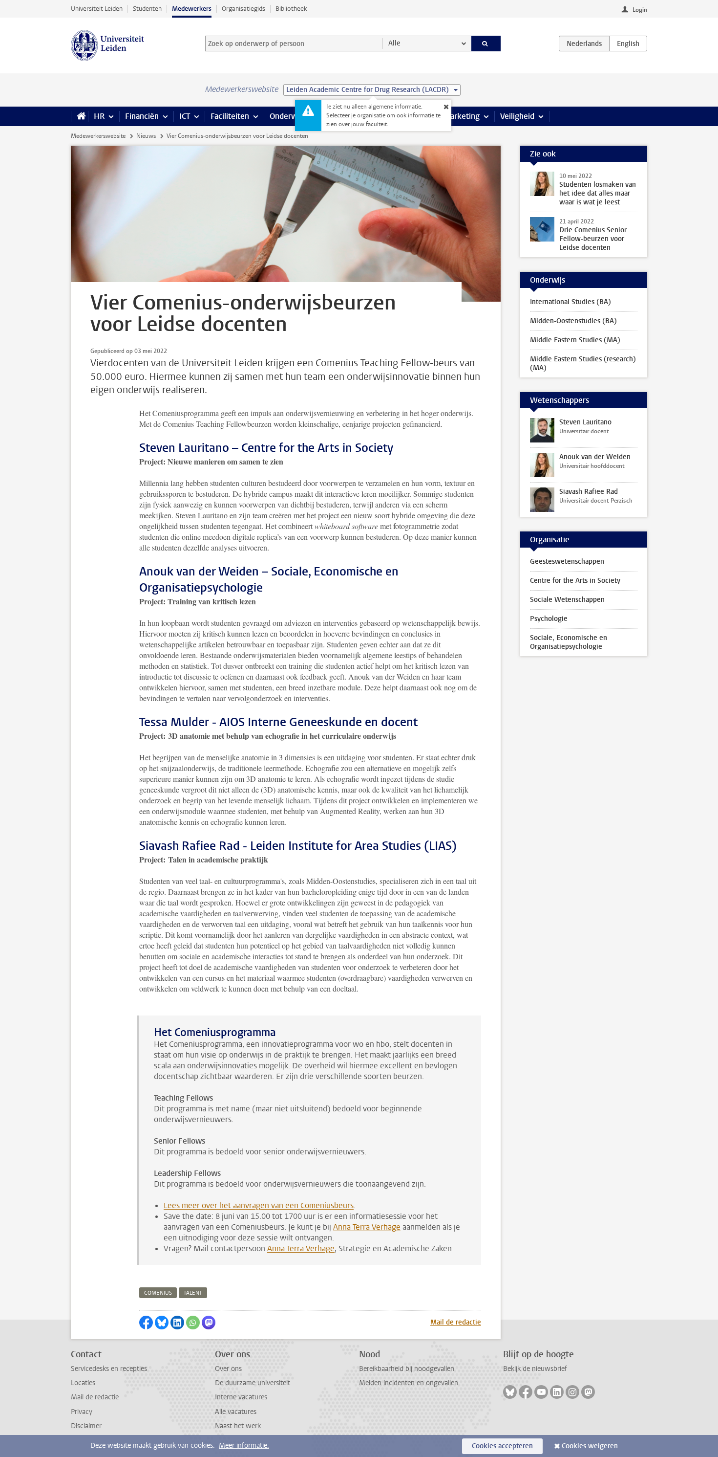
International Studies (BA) (570, 302)
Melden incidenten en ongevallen (408, 1383)
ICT (184, 116)
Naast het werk (238, 1426)
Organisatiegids (243, 8)
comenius (158, 1293)
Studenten (147, 8)
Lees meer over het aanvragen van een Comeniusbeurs (259, 1205)
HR (99, 116)
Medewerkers (191, 8)
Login (640, 10)
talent (193, 1293)
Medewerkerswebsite (98, 136)
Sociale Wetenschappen (567, 599)
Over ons (228, 1368)
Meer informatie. (244, 1445)
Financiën (142, 116)
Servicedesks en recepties (109, 1368)
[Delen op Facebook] (146, 1322)
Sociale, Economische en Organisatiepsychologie (568, 642)
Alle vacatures (235, 1411)
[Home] (79, 116)
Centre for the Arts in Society (575, 580)
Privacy (81, 1411)
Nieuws (146, 136)
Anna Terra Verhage (367, 1227)
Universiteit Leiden (97, 8)
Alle (394, 43)
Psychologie (549, 618)
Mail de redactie (455, 1322)
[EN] (628, 43)
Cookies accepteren (502, 1446)
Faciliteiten (230, 116)
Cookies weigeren (590, 1446)
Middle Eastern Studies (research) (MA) (583, 363)
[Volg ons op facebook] (525, 1392)
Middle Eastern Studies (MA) (575, 340)
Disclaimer (86, 1426)
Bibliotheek (291, 8)
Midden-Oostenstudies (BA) (573, 321)
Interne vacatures (241, 1397)
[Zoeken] (486, 43)
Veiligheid (517, 116)
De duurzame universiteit (252, 1383)
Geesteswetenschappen (567, 561)
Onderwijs (287, 116)
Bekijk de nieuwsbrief (535, 1368)
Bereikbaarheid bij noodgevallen (406, 1368)
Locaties (83, 1383)
